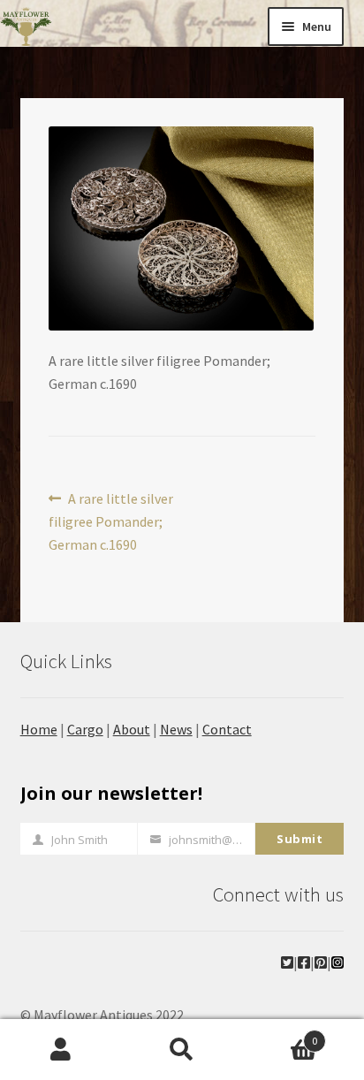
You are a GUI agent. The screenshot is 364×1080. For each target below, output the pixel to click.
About (131, 729)
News (176, 729)
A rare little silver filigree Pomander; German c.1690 (111, 521)
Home (38, 729)
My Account (60, 1050)
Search (181, 1050)
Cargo (85, 729)
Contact (227, 729)
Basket (280, 1034)
